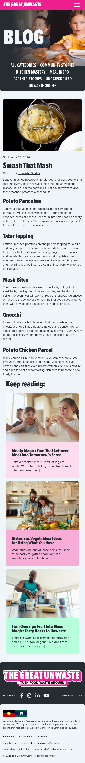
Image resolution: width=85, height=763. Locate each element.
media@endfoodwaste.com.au (57, 749)
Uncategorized (59, 78)
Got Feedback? (72, 695)
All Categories (23, 65)
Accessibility (25, 736)
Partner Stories (27, 78)
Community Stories (57, 65)
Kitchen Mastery (31, 72)
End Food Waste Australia (45, 743)
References (9, 736)
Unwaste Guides (43, 85)
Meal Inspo (59, 72)
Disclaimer (42, 736)
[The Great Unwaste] (22, 5)
